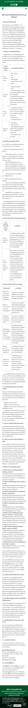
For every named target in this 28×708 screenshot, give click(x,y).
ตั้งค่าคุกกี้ (10, 705)
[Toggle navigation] (26, 8)
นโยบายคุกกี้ (7, 702)
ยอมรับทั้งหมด (17, 705)
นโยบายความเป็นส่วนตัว (19, 701)
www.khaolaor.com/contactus (9, 660)
